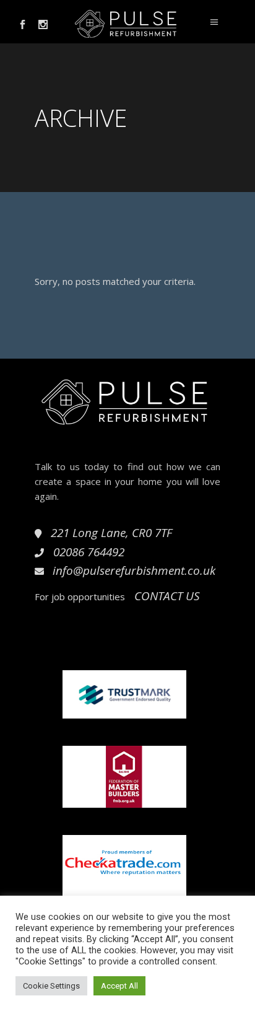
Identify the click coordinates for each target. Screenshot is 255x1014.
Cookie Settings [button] (51, 985)
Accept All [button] (119, 985)
